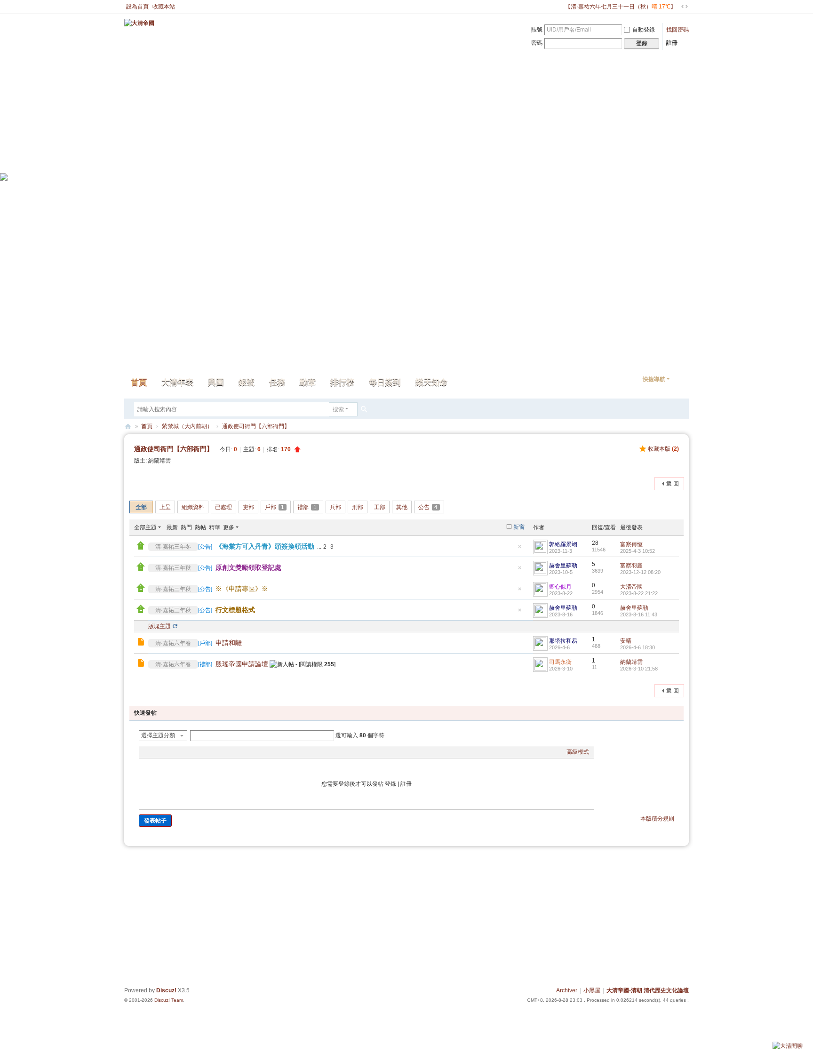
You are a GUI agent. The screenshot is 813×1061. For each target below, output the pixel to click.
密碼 (536, 43)
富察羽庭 (631, 565)
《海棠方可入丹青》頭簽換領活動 (264, 546)
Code (202, 752)
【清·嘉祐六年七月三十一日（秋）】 (620, 6)
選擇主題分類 (158, 735)
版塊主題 (159, 626)
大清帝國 (128, 426)
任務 (277, 382)
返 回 (672, 483)
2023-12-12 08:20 (640, 572)
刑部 (357, 507)
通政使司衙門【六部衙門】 (256, 426)
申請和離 (228, 642)
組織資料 (193, 507)
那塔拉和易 (563, 641)
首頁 (139, 382)
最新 (172, 527)
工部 (379, 507)
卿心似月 (560, 586)
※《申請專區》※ (241, 588)
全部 (141, 507)
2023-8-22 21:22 (639, 593)
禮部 (307, 507)
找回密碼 (677, 29)
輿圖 (216, 382)
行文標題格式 (235, 610)
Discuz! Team (168, 1000)
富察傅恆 (631, 544)
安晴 (625, 641)
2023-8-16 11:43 (638, 614)
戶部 (274, 507)
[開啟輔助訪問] (560, 6)
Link (179, 752)
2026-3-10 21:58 (639, 668)
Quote (191, 752)
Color (155, 752)
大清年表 (177, 382)
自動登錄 (643, 29)
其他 (401, 507)
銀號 (247, 382)
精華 (214, 527)
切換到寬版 (684, 6)
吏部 (248, 507)
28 (595, 543)
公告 (428, 507)
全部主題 (145, 527)
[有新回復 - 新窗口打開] (141, 643)
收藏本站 (163, 6)
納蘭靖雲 (159, 460)
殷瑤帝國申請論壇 (241, 664)
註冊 (672, 43)
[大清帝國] (139, 22)
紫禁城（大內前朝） (187, 426)
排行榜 (342, 382)
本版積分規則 (657, 818)
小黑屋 (591, 990)
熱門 (186, 527)
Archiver (566, 990)
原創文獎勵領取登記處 (248, 567)
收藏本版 (663, 449)
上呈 (165, 507)
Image (167, 752)
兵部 (335, 507)
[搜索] (364, 409)
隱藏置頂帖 (519, 549)
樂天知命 (431, 382)
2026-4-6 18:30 (637, 647)
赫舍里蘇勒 (563, 565)
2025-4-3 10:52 (637, 551)
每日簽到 (385, 382)
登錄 (390, 784)
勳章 (308, 382)
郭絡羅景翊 (563, 544)
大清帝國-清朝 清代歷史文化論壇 (647, 990)
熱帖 (200, 527)
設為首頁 (137, 6)
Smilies (214, 752)
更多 (228, 527)
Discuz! (166, 990)
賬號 (536, 29)
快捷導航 (654, 379)
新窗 (519, 527)
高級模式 (577, 752)
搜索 (338, 409)
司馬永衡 (560, 662)
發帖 (148, 483)
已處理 (223, 507)
